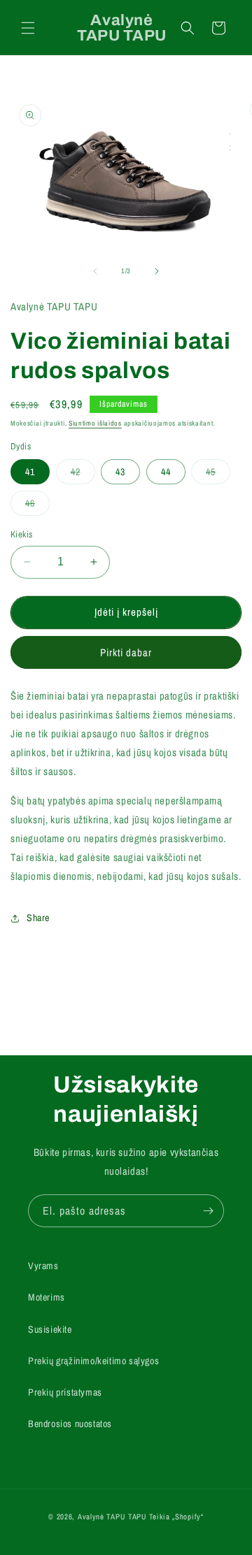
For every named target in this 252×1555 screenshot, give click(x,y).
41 (30, 471)
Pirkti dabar (126, 652)
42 (83, 474)
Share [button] (38, 917)
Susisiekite (50, 1329)
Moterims (46, 1297)
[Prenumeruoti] (207, 1210)
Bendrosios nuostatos (70, 1423)
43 (120, 471)
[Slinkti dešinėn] (156, 271)
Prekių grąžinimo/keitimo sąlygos (93, 1360)
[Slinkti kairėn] (95, 271)
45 (218, 474)
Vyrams (43, 1265)
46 (37, 506)
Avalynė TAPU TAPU (112, 1516)
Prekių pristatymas (65, 1392)
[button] (28, 28)
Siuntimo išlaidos (95, 423)
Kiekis (21, 534)
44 (166, 471)
